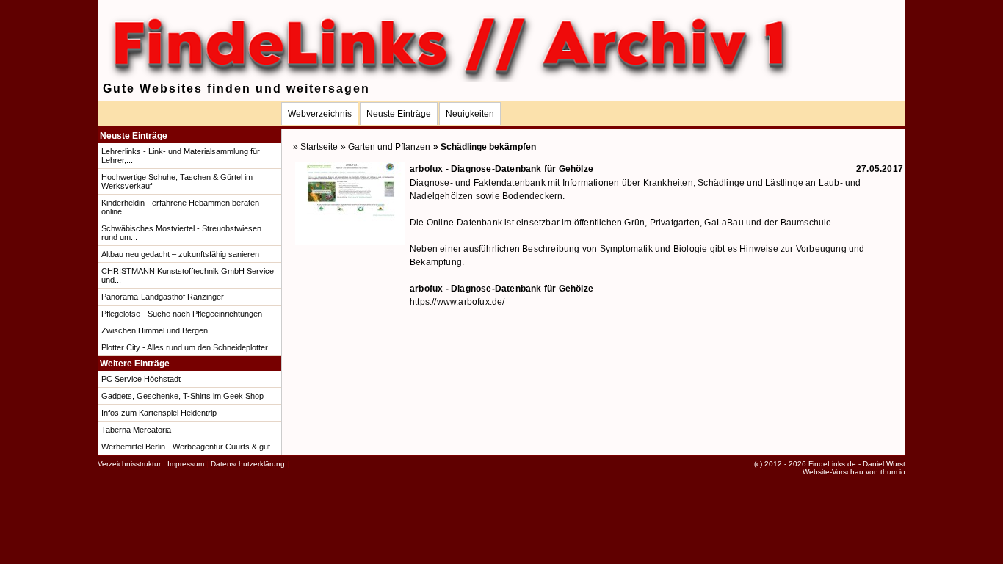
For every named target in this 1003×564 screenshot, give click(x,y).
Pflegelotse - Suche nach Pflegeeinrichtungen (181, 313)
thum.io (892, 472)
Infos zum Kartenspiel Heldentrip (159, 412)
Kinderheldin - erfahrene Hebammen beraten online (180, 207)
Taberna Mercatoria (136, 429)
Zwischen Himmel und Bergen (154, 330)
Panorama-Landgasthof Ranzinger (162, 296)
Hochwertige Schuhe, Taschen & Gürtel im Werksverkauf (177, 181)
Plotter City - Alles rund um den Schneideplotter (184, 347)
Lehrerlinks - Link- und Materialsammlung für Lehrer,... (180, 155)
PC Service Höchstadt (141, 379)
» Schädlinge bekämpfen (484, 147)
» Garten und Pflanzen (385, 147)
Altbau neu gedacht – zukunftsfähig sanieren (180, 254)
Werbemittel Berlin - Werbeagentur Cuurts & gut (185, 446)
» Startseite (315, 147)
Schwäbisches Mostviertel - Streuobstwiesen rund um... (181, 233)
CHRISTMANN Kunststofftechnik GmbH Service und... (187, 275)
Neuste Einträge (398, 114)
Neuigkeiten (470, 114)
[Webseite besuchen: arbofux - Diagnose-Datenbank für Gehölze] (350, 241)
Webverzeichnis (320, 114)
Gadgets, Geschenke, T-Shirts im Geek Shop (182, 395)
